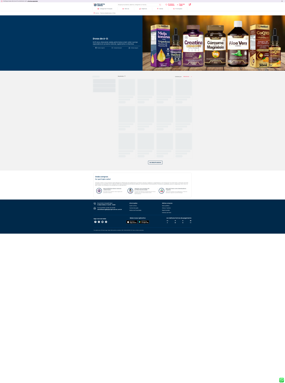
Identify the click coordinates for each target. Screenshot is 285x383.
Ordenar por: (178, 76)
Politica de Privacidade (135, 210)
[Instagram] (99, 222)
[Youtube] (102, 222)
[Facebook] (95, 222)
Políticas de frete (166, 212)
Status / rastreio (166, 208)
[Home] (105, 4)
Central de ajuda (133, 208)
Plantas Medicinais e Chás (107, 13)
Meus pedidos (165, 205)
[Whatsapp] (106, 222)
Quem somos (133, 205)
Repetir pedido (166, 210)
